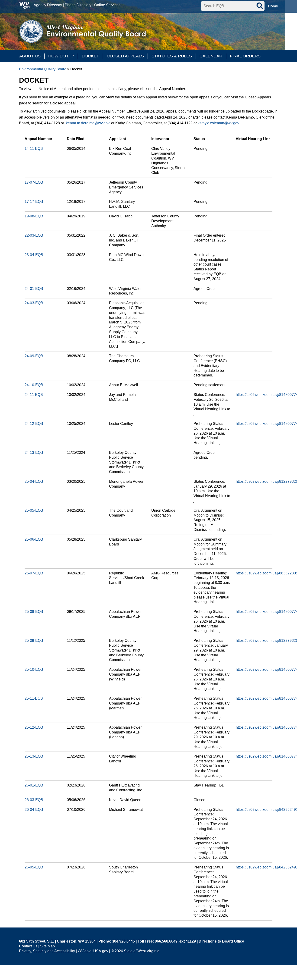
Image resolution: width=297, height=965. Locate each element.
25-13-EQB (34, 756)
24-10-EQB (34, 385)
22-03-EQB (34, 235)
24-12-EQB (34, 424)
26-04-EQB (34, 809)
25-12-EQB (34, 727)
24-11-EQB (34, 395)
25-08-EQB (34, 612)
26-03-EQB (34, 800)
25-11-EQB (34, 698)
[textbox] (233, 6)
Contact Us (28, 946)
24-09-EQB (34, 356)
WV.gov (84, 951)
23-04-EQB (34, 255)
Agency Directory (48, 5)
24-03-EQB (34, 303)
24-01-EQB (34, 289)
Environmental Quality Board (42, 69)
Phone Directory (78, 5)
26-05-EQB (34, 867)
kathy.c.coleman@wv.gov (218, 123)
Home (273, 6)
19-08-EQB (34, 216)
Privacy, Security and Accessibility (47, 951)
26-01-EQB (34, 785)
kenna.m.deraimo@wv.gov (87, 123)
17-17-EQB (34, 202)
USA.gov (100, 951)
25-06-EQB (34, 539)
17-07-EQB (34, 182)
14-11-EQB (34, 148)
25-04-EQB (34, 481)
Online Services (107, 5)
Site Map (47, 946)
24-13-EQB (34, 452)
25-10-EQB (34, 669)
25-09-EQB (34, 640)
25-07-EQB (34, 573)
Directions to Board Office (221, 941)
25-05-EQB (34, 510)
